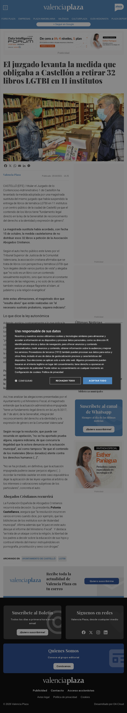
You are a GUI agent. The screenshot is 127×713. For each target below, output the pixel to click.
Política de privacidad (52, 372)
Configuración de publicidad (29, 368)
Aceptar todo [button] (97, 380)
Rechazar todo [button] (65, 380)
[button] (23, 380)
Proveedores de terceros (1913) (45, 352)
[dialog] (63, 356)
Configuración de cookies (28, 372)
